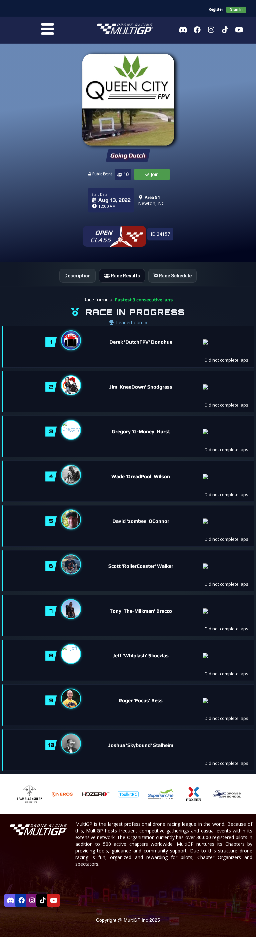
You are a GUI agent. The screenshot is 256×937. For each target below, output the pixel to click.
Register (216, 9)
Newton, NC (151, 203)
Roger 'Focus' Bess (141, 700)
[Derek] (71, 340)
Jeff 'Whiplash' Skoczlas (141, 655)
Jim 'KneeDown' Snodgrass (140, 387)
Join (154, 174)
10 (125, 174)
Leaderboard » (131, 322)
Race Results (125, 275)
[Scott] (71, 564)
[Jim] (71, 385)
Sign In (236, 9)
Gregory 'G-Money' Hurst (141, 431)
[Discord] (183, 30)
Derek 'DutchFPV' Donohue (140, 342)
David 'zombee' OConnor (140, 521)
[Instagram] (211, 30)
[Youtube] (239, 30)
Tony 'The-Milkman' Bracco (141, 611)
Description (77, 275)
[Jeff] (71, 654)
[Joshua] (71, 744)
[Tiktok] (225, 30)
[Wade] (71, 475)
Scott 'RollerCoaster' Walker (140, 566)
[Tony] (71, 609)
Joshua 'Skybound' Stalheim (140, 745)
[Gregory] (71, 430)
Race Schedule (175, 275)
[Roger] (71, 699)
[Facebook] (197, 30)
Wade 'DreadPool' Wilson (140, 476)
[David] (71, 519)
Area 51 (152, 197)
